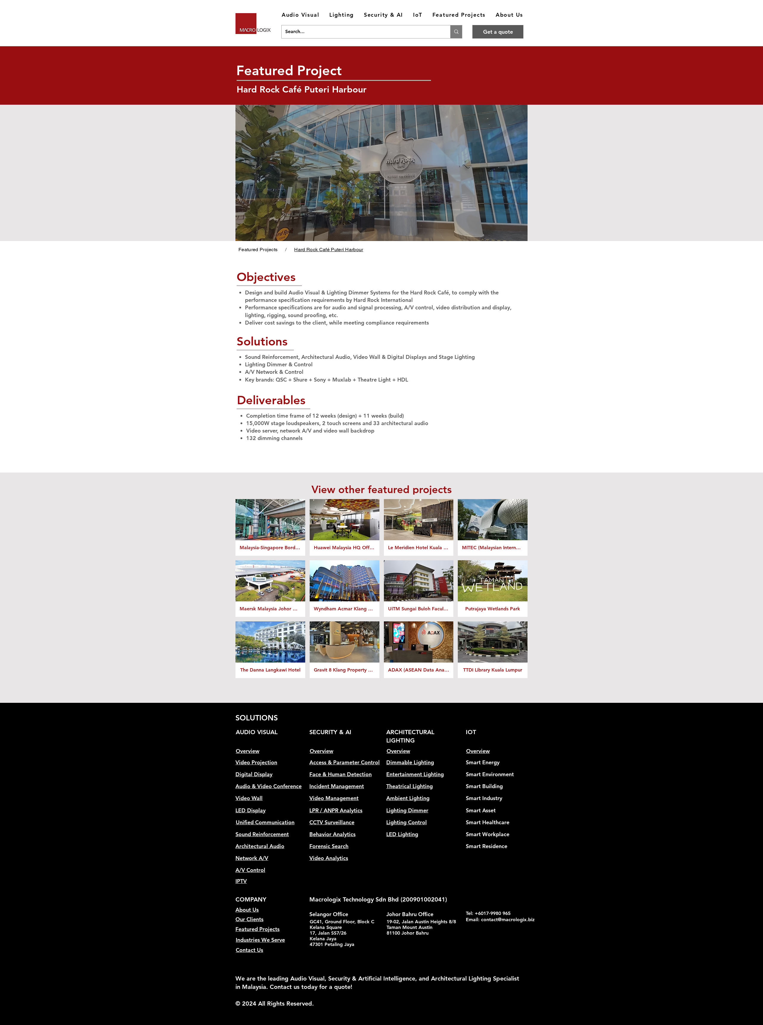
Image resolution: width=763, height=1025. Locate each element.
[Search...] (456, 31)
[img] (270, 588)
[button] (300, 15)
